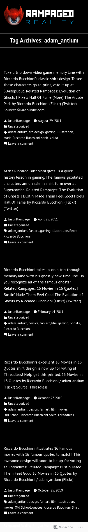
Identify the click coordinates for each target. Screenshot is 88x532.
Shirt (52, 415)
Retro (73, 231)
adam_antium (17, 132)
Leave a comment (20, 143)
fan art (34, 231)
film (54, 323)
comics (33, 323)
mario (8, 138)
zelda (54, 138)
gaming (50, 132)
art (31, 132)
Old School (12, 415)
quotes (37, 507)
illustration (65, 132)
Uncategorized (18, 126)
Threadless (65, 415)
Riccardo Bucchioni (26, 138)
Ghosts (75, 323)
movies (63, 409)
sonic (45, 138)
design (39, 132)
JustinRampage (19, 121)
